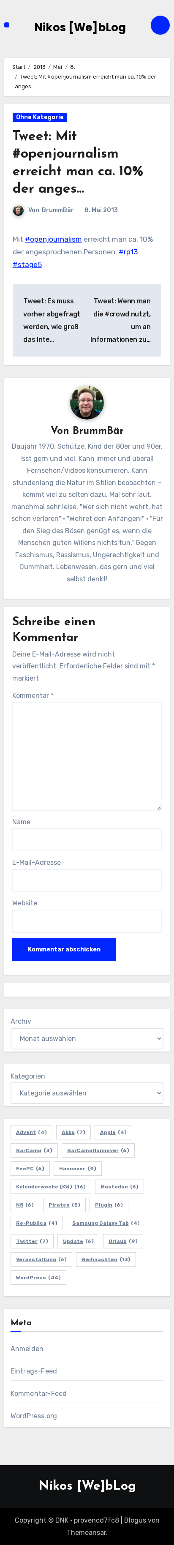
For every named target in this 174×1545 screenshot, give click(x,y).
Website (24, 903)
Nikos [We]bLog (80, 27)
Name (21, 822)
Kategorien (28, 1076)
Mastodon (120, 1187)
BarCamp (34, 1150)
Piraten (64, 1205)
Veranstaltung (41, 1259)
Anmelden (27, 1349)
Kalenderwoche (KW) (51, 1187)
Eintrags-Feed (34, 1371)
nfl (25, 1205)
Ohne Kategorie (40, 117)
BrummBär (58, 210)
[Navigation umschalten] (6, 24)
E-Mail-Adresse (36, 862)
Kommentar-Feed (39, 1394)
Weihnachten (106, 1259)
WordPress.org (34, 1416)
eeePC (30, 1169)
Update (78, 1241)
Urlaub (123, 1241)
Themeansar (86, 1533)
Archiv (21, 1021)
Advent (31, 1132)
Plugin (109, 1205)
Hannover (77, 1169)
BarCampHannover (98, 1150)
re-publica (36, 1223)
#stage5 (27, 264)
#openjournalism (53, 239)
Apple (113, 1132)
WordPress (38, 1278)
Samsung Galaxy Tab (106, 1223)
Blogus (135, 1520)
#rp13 (128, 252)
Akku (73, 1132)
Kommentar (33, 696)
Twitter (32, 1241)
